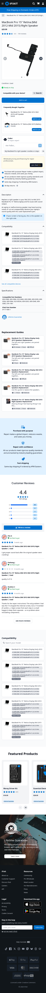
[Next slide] (25, 807)
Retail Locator (29, 882)
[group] (5, 58)
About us (5, 875)
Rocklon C (11, 587)
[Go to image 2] (24, 77)
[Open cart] (38, 3)
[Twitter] (14, 949)
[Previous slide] (20, 807)
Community (28, 875)
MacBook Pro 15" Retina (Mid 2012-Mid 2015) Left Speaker (25, 113)
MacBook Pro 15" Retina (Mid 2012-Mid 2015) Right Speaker (25, 15)
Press (26, 889)
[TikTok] (6, 949)
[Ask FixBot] (40, 145)
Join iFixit (36, 165)
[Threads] (35, 949)
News (26, 892)
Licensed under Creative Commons (23, 983)
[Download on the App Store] (32, 904)
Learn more (15, 856)
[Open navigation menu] (2, 3)
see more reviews (23, 621)
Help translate (21, 942)
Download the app (32, 899)
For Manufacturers (30, 886)
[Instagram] (19, 949)
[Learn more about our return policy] (17, 185)
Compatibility (7, 226)
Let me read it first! (10, 931)
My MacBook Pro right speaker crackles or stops (22, 151)
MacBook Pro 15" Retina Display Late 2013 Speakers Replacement (25, 355)
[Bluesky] (31, 949)
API (3, 889)
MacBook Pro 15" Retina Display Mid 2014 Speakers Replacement (27, 387)
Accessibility (6, 903)
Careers (4, 886)
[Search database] (33, 3)
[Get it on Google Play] (32, 911)
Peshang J (11, 562)
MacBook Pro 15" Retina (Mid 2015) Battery (26, 124)
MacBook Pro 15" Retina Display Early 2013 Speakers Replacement (25, 339)
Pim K (10, 536)
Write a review (24, 527)
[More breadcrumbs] (3, 15)
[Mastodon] (27, 949)
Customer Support (8, 879)
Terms (4, 910)
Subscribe (39, 927)
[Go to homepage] (12, 4)
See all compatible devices (11, 284)
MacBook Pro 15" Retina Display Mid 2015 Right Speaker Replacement (27, 401)
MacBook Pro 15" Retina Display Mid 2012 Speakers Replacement (27, 371)
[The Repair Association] (40, 949)
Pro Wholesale (29, 879)
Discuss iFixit (6, 882)
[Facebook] (10, 949)
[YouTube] (23, 949)
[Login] (43, 3)
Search (39, 93)
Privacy (4, 906)
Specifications (7, 290)
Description (6, 195)
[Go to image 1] (21, 77)
